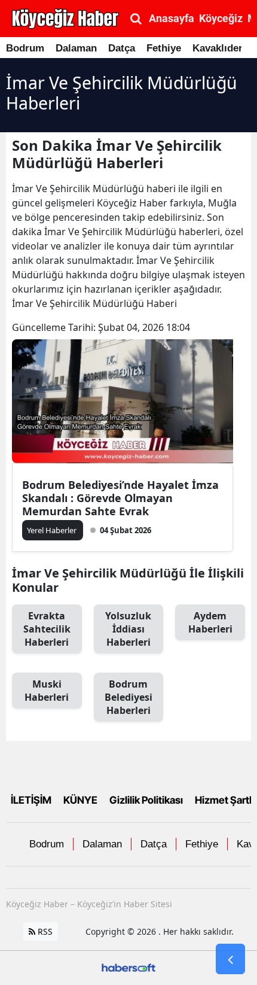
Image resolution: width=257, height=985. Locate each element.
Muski (47, 690)
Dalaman (76, 48)
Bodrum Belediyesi (128, 697)
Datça (121, 48)
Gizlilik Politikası (146, 800)
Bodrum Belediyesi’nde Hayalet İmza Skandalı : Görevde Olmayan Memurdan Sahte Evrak (120, 498)
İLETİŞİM (31, 800)
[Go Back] (230, 959)
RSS (44, 931)
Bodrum (25, 48)
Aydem (210, 622)
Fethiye (163, 48)
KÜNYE (80, 800)
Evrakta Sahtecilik (47, 629)
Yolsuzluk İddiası (128, 629)
